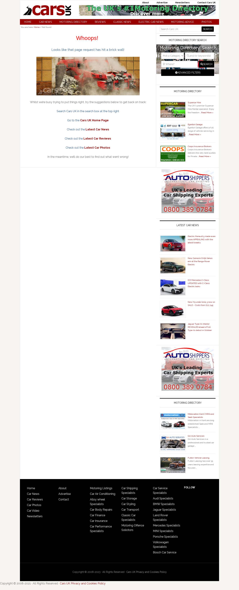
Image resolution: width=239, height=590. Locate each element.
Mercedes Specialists (166, 525)
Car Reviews (35, 499)
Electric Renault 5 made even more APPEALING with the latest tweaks (202, 239)
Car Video (33, 510)
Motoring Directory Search (187, 40)
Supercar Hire (194, 102)
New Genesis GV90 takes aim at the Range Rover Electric (200, 261)
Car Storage (129, 498)
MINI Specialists (163, 531)
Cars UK (47, 10)
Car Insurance (98, 521)
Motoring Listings (101, 488)
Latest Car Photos (97, 147)
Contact (63, 499)
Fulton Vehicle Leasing (198, 458)
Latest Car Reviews (97, 138)
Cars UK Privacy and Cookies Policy (146, 572)
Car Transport (130, 509)
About (62, 488)
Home (31, 488)
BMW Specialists (164, 504)
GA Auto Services (196, 436)
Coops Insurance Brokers (199, 146)
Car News (33, 494)
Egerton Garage (195, 124)
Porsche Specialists (165, 536)
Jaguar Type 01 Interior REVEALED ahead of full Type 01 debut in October (200, 327)
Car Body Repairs (101, 509)
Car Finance (97, 515)
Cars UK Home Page (94, 120)
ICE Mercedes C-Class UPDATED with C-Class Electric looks (199, 283)
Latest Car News (97, 129)
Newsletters (35, 516)
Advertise (64, 494)
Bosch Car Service (164, 552)
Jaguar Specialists (164, 509)
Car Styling (128, 504)
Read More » (207, 112)
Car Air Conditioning (102, 494)
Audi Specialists (163, 498)
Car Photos (34, 505)
